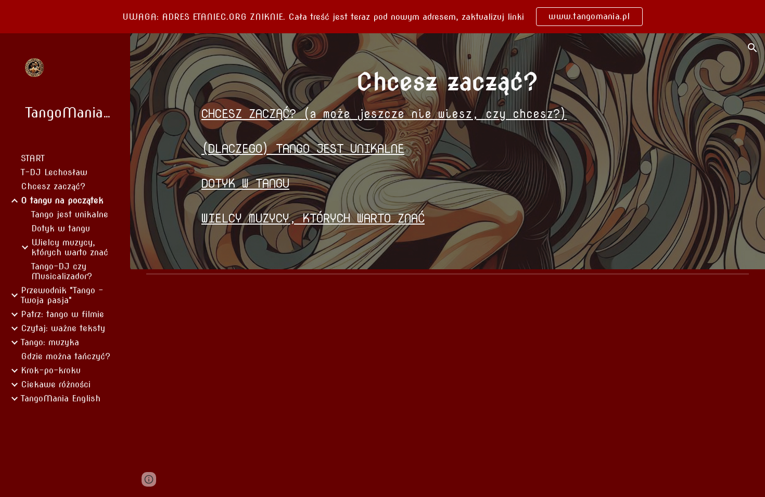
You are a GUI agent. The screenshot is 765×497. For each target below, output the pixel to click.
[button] (752, 47)
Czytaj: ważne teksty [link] (63, 328)
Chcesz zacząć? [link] (53, 186)
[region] (382, 16)
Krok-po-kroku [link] (51, 370)
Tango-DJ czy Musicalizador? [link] (61, 271)
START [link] (33, 158)
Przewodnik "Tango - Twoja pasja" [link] (62, 295)
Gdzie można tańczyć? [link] (65, 356)
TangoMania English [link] (60, 398)
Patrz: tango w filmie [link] (62, 314)
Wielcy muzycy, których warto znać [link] (69, 247)
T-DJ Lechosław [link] (54, 172)
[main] (447, 81)
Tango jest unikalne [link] (69, 214)
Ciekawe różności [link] (56, 384)
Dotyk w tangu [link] (60, 228)
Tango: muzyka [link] (50, 342)
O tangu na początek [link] (62, 200)
